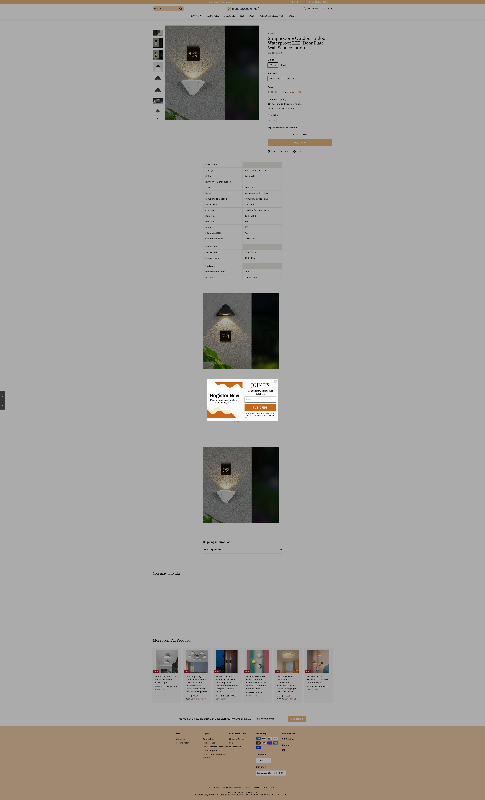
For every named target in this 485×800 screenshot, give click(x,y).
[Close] (275, 381)
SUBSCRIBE (260, 407)
